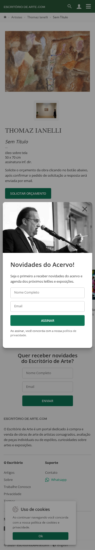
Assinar (47, 320)
